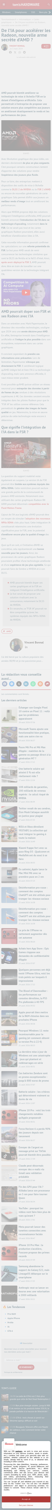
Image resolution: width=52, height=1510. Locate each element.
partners (18, 1451)
